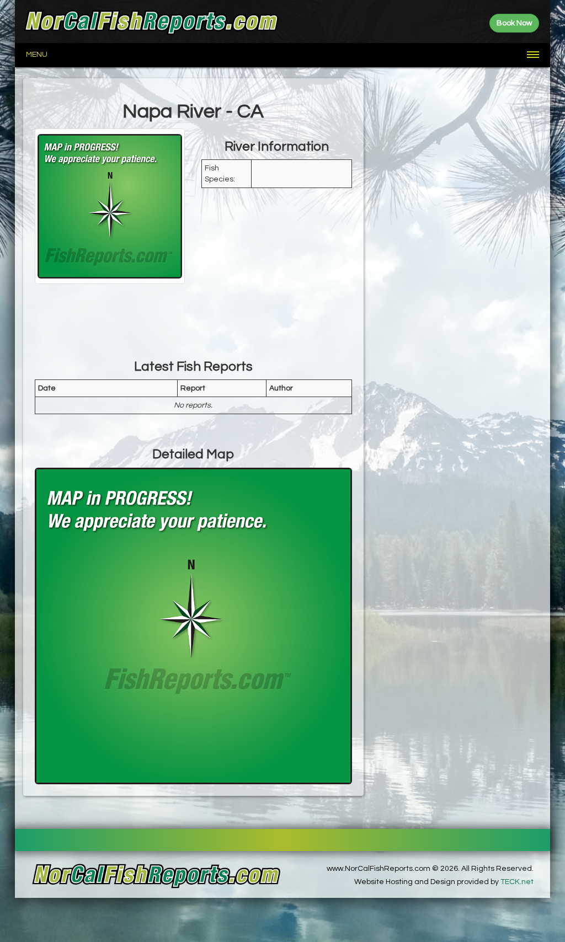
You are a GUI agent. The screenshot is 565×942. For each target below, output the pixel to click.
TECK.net (517, 882)
